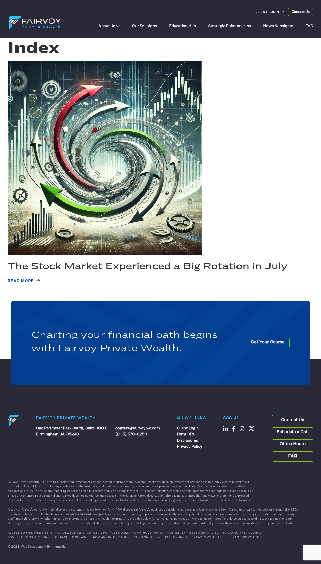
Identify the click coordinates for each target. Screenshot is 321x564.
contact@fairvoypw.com (137, 428)
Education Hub (182, 26)
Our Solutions (144, 26)
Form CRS (186, 434)
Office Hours (293, 444)
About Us (106, 26)
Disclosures (187, 441)
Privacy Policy (189, 447)
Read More (21, 281)
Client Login (267, 12)
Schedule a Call (293, 432)
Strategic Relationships (229, 26)
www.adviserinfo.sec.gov (87, 514)
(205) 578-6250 (131, 434)
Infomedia (58, 546)
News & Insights (278, 26)
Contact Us (301, 12)
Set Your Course (268, 342)
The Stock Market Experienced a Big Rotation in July (148, 267)
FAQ (309, 26)
